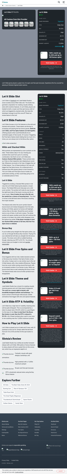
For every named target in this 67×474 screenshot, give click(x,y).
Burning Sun (7, 388)
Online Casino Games (10, 5)
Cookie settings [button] (19, 472)
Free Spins (21, 429)
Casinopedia (5, 432)
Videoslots (37, 427)
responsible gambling (20, 445)
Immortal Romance (56, 435)
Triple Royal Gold (8, 392)
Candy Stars (19, 403)
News (3, 435)
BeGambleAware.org (55, 229)
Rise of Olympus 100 (20, 388)
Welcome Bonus (22, 435)
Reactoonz (54, 432)
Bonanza (53, 429)
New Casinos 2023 (23, 427)
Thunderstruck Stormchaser (11, 399)
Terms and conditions (7, 427)
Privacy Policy (5, 460)
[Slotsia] (6, 2)
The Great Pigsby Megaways (12, 396)
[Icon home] (2, 5)
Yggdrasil (61, 21)
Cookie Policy (15, 460)
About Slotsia (5, 424)
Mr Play (37, 435)
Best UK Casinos (22, 424)
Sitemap (4, 429)
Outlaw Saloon (7, 403)
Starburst (53, 424)
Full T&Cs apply (50, 282)
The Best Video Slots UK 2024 (20, 385)
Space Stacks (27, 399)
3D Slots (5, 385)
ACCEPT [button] (61, 471)
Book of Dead (54, 427)
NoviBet (37, 432)
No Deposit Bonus (23, 432)
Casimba (37, 429)
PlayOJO (37, 424)
